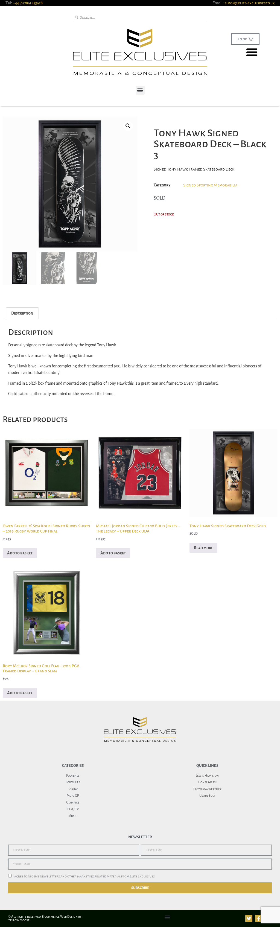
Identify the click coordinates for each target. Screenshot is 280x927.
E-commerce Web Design (60, 917)
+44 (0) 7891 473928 (28, 3)
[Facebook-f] (258, 918)
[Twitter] (248, 918)
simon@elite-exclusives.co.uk (250, 3)
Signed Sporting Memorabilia (210, 185)
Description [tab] (22, 313)
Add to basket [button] (20, 553)
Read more (203, 548)
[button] (252, 52)
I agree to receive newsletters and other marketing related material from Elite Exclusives (84, 877)
